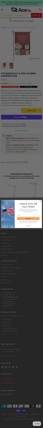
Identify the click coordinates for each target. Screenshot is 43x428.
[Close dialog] (41, 201)
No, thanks (28, 225)
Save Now (28, 218)
